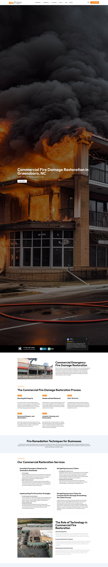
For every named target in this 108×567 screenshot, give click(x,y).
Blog (66, 2)
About (60, 2)
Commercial (38, 2)
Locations (54, 2)
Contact (71, 2)
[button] (88, 344)
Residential (46, 2)
